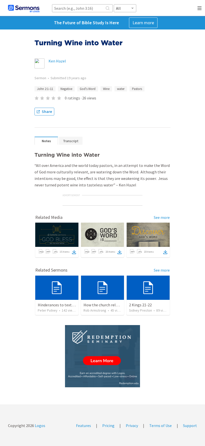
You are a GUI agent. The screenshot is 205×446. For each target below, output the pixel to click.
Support (190, 425)
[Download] (74, 252)
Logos (39, 425)
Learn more (143, 22)
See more (162, 217)
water (120, 89)
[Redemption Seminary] (102, 356)
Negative (66, 89)
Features (83, 425)
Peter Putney (48, 310)
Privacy (132, 425)
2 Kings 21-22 (140, 304)
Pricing (108, 425)
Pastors (137, 89)
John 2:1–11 (45, 89)
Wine (106, 89)
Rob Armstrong (95, 310)
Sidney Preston (140, 310)
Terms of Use (160, 425)
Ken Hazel (57, 60)
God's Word (88, 89)
